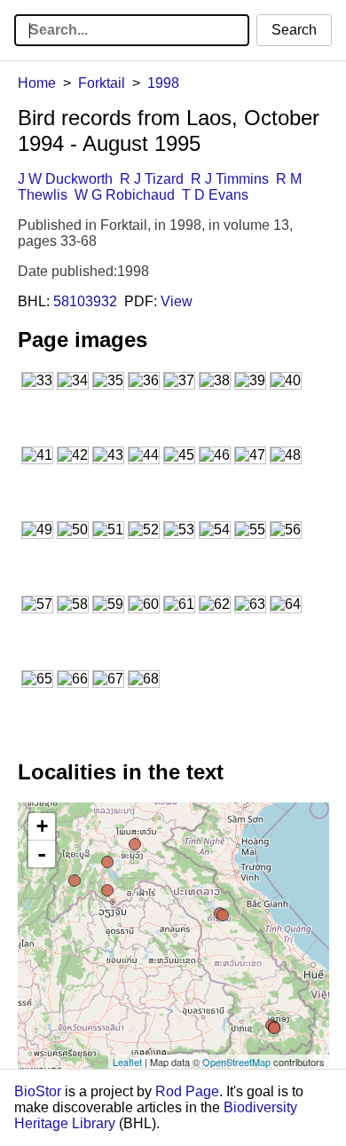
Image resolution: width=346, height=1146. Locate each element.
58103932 (85, 301)
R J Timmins (230, 178)
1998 (163, 83)
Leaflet (127, 1062)
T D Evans (215, 194)
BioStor (37, 1091)
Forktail (101, 83)
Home (37, 83)
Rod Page (187, 1091)
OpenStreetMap (236, 1062)
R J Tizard (152, 178)
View (177, 301)
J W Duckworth (65, 178)
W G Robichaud (125, 194)
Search (294, 29)
